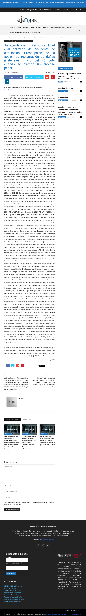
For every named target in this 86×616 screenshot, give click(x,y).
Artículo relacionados (12, 420)
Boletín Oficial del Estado (12, 592)
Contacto (65, 9)
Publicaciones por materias (19, 33)
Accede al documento (11, 90)
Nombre (9, 557)
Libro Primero (39, 2)
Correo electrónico (14, 563)
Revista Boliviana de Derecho (14, 595)
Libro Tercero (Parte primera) (65, 2)
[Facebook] (73, 9)
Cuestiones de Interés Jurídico (61, 28)
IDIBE (11, 28)
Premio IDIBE (63, 97)
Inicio (5, 38)
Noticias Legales (63, 91)
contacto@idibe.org (47, 540)
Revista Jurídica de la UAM (13, 597)
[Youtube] (80, 9)
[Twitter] (76, 9)
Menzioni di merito (65, 88)
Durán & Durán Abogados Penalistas (55, 614)
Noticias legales (22, 28)
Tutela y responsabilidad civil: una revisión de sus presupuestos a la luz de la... (69, 76)
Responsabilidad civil (27, 41)
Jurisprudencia (35, 28)
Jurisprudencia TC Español (13, 590)
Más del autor (26, 420)
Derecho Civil (13, 38)
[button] (79, 30)
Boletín (57, 9)
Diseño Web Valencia (75, 614)
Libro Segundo (50, 2)
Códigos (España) (10, 588)
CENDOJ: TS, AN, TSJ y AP (13, 586)
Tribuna (46, 28)
